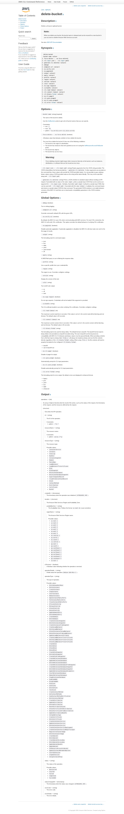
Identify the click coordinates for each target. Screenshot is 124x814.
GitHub (72, 2)
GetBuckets (51, 121)
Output (22, 28)
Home (49, 2)
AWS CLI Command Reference (31, 2)
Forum (65, 2)
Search (34, 38)
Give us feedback (23, 53)
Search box (21, 35)
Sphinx (103, 810)
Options (22, 24)
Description (23, 20)
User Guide (57, 2)
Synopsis (22, 22)
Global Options (24, 26)
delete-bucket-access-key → (96, 5)
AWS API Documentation (54, 42)
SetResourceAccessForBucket (93, 145)
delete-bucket (22, 19)
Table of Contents (26, 15)
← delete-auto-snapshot (79, 5)
